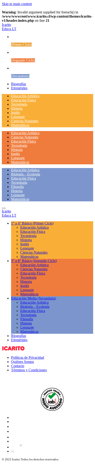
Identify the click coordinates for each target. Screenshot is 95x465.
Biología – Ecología (25, 174)
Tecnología (19, 104)
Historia (17, 108)
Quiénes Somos (22, 362)
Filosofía (17, 187)
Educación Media (33, 298)
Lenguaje (18, 117)
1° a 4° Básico (32, 223)
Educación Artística (25, 96)
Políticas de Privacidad (27, 357)
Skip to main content (17, 4)
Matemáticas (20, 125)
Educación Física (23, 100)
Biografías (18, 84)
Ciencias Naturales (24, 121)
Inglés (15, 113)
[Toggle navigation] (4, 208)
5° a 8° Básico (34, 261)
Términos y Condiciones (29, 370)
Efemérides (19, 88)
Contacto (17, 366)
